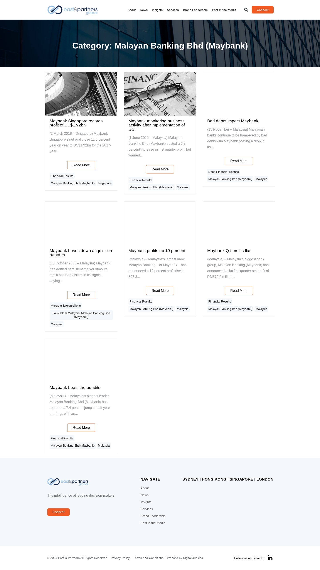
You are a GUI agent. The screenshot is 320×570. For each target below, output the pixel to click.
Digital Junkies (193, 558)
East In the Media (224, 10)
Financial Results (62, 176)
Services (173, 10)
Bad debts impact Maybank (232, 121)
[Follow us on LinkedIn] (270, 558)
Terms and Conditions (148, 558)
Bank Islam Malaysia (66, 313)
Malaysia (183, 187)
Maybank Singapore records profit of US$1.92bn (76, 123)
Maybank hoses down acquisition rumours (81, 253)
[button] (246, 9)
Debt (211, 171)
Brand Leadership (195, 10)
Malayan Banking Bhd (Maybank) (73, 183)
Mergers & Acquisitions (66, 305)
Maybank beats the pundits (75, 387)
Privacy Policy (120, 558)
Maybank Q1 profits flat (228, 251)
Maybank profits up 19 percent (156, 251)
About (132, 10)
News (144, 10)
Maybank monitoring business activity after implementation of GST (156, 125)
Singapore (104, 183)
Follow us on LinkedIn (249, 558)
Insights (157, 10)
